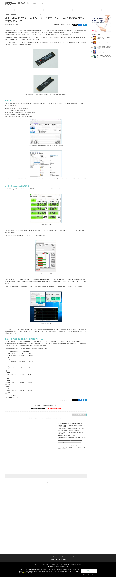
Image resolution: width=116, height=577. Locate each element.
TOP (80, 10)
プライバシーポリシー (45, 564)
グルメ (7, 10)
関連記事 (59, 32)
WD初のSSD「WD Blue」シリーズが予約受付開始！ (68, 435)
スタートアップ (22, 10)
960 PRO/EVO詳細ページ (12, 398)
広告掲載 (65, 564)
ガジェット (13, 14)
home (7, 14)
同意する (89, 571)
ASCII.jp (52, 559)
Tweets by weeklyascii (50, 482)
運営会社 (53, 564)
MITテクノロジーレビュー (61, 559)
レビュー (94, 10)
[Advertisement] (86, 4)
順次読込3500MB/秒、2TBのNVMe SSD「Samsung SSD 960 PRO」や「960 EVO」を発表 (71, 426)
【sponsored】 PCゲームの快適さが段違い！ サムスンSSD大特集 (71, 443)
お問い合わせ (59, 564)
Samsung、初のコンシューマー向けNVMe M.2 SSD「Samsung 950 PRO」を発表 (71, 433)
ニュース (108, 10)
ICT (36, 10)
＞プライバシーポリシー (89, 574)
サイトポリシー (36, 564)
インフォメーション (65, 10)
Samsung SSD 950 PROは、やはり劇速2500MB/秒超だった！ (70, 430)
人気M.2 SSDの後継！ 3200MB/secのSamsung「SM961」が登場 (71, 428)
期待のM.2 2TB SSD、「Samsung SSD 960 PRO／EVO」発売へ (70, 440)
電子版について (79, 564)
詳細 (24, 572)
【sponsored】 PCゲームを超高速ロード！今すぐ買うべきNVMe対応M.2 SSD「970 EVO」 (72, 448)
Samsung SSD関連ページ (12, 396)
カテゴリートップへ (79, 414)
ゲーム (56, 556)
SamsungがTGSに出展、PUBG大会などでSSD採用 (68, 445)
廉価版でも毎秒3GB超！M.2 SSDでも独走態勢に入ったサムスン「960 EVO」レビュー (72, 438)
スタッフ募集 (72, 564)
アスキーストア (51, 10)
